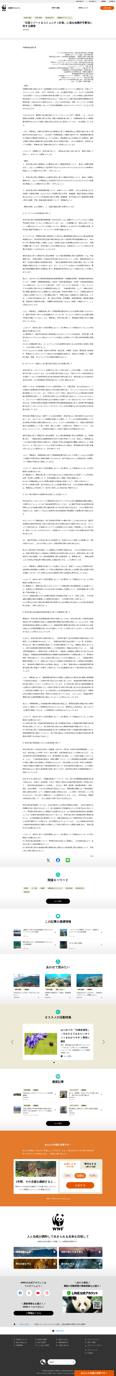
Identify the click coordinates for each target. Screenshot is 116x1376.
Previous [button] (12, 1042)
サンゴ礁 (34, 888)
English (90, 1353)
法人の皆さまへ (93, 1)
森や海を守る (49, 17)
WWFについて (83, 8)
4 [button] (62, 1062)
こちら (68, 1198)
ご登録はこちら (33, 1313)
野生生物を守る (36, 1265)
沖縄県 (42, 888)
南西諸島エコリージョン (65, 17)
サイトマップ (92, 1350)
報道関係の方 (63, 1342)
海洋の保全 (69, 888)
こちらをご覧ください (72, 1373)
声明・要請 (38, 17)
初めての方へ (63, 1339)
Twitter (48, 860)
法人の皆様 (41, 1342)
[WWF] (14, 1324)
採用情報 (19, 1345)
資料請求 (104, 1)
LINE (68, 860)
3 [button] (59, 1062)
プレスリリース (93, 1339)
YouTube (38, 1293)
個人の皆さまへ (80, 1)
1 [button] (53, 1062)
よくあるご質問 (43, 1345)
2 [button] (56, 1062)
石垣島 (26, 888)
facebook (58, 860)
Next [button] (103, 1042)
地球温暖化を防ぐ (36, 1253)
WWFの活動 (56, 8)
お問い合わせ (63, 1345)
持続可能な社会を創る (81, 1253)
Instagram (47, 1293)
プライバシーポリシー (94, 1346)
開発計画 (26, 892)
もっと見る (58, 901)
